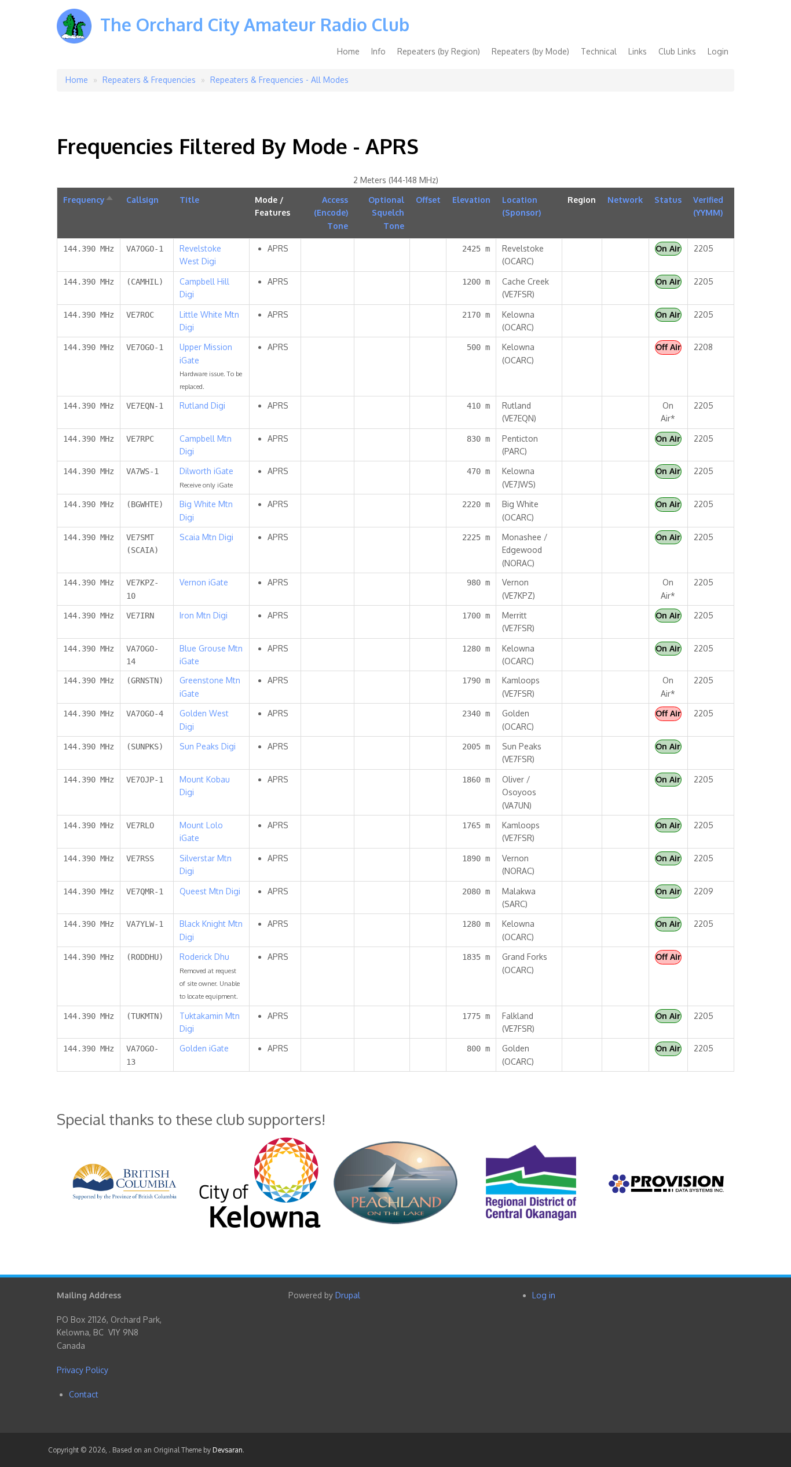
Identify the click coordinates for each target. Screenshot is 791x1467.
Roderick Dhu (204, 957)
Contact (83, 1394)
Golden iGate (204, 1048)
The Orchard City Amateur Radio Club (254, 24)
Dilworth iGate (206, 471)
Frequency (88, 200)
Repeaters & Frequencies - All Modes (279, 80)
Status (668, 200)
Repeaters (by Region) (438, 51)
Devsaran (228, 1450)
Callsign (142, 200)
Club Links (677, 51)
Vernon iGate (204, 582)
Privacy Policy (82, 1370)
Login (718, 51)
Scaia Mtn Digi (206, 537)
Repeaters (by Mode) (530, 51)
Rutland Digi (202, 405)
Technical (599, 51)
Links (637, 51)
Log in (543, 1295)
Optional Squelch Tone (386, 213)
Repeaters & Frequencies (149, 80)
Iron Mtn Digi (204, 615)
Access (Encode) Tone (331, 213)
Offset (428, 200)
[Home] (74, 34)
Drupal (347, 1295)
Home (348, 51)
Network (625, 200)
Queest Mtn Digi (210, 891)
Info (378, 51)
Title (189, 200)
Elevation (471, 200)
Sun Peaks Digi (208, 746)
